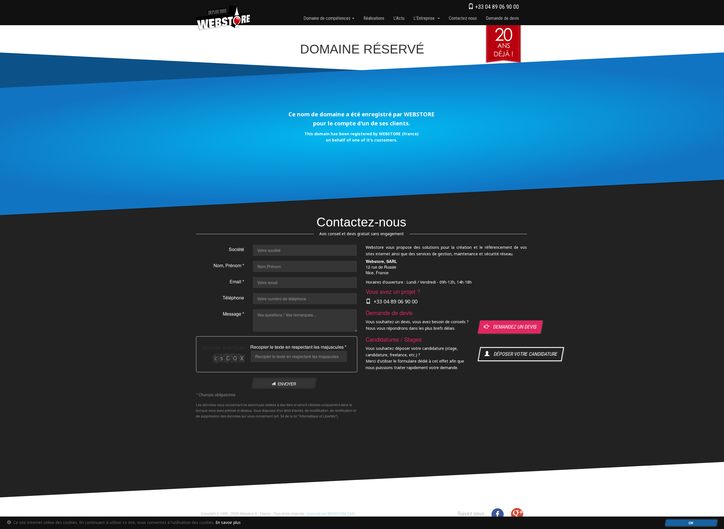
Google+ (517, 514)
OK (691, 522)
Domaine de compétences (327, 18)
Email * (237, 282)
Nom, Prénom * (229, 265)
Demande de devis (502, 18)
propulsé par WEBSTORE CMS (331, 513)
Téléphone (233, 298)
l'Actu (398, 18)
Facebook (497, 514)
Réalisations (373, 18)
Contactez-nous (463, 18)
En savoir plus (228, 522)
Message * (233, 314)
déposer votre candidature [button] (523, 354)
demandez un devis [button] (513, 327)
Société (236, 249)
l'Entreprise (425, 18)
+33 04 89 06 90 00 (496, 6)
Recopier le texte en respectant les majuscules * (298, 347)
